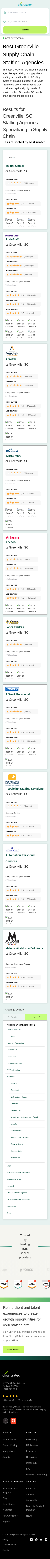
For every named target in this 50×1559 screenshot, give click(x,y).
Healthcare (11, 1056)
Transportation (17, 1151)
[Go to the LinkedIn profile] (31, 1539)
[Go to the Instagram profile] (45, 1539)
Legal (9, 1166)
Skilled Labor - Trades (20, 1137)
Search (25, 30)
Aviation (14, 1083)
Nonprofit (10, 1186)
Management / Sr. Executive (18, 1172)
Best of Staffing (32, 77)
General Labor (17, 1110)
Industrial (11, 1077)
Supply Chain (17, 1144)
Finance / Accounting (15, 1043)
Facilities (14, 1104)
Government (12, 1050)
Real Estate (11, 1206)
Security (10, 1213)
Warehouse (15, 1158)
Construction (16, 1090)
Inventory (14, 1124)
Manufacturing (16, 1131)
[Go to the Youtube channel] (41, 1539)
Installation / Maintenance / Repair (24, 1117)
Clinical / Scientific (14, 1029)
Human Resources (14, 1063)
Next (35, 1017)
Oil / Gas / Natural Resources (18, 1199)
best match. (38, 142)
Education (11, 1036)
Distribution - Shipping (20, 1097)
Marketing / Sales (14, 1179)
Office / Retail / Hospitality (17, 1193)
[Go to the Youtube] (36, 1539)
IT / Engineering (13, 1070)
